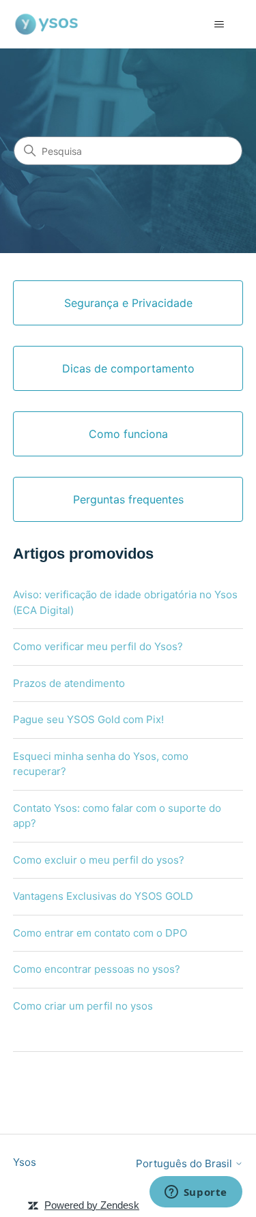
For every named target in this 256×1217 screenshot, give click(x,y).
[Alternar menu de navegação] (219, 24)
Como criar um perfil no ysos (83, 1005)
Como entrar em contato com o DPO (100, 932)
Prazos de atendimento (69, 683)
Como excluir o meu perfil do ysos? (98, 859)
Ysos (24, 1162)
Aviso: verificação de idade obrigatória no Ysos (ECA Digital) (125, 602)
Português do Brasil (185, 1163)
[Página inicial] (46, 24)
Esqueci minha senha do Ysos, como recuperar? (100, 764)
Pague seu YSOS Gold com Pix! (88, 719)
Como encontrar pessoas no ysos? (96, 969)
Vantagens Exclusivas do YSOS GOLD (103, 896)
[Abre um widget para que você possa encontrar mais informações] (195, 1193)
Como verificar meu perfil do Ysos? (98, 646)
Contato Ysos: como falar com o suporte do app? (117, 816)
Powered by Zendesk (91, 1205)
